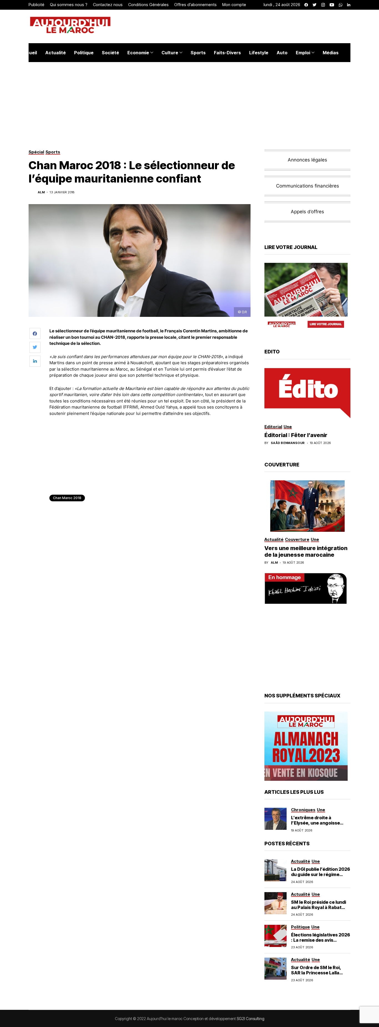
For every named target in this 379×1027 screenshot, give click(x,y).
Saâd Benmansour (288, 443)
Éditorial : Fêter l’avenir (295, 435)
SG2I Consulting (250, 1018)
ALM (41, 192)
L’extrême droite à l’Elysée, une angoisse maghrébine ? (315, 823)
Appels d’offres (307, 211)
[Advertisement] (150, 435)
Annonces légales (307, 160)
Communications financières (307, 186)
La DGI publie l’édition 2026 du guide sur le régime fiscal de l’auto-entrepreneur (320, 877)
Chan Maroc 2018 (67, 498)
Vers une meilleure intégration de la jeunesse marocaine (305, 551)
